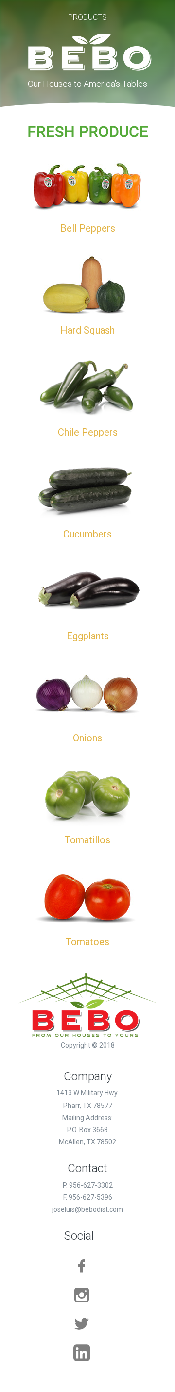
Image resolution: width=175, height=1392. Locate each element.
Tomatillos (87, 840)
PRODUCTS (87, 17)
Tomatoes (87, 942)
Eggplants (88, 636)
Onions (87, 738)
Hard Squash (87, 330)
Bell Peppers (87, 228)
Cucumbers (87, 534)
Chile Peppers (88, 432)
